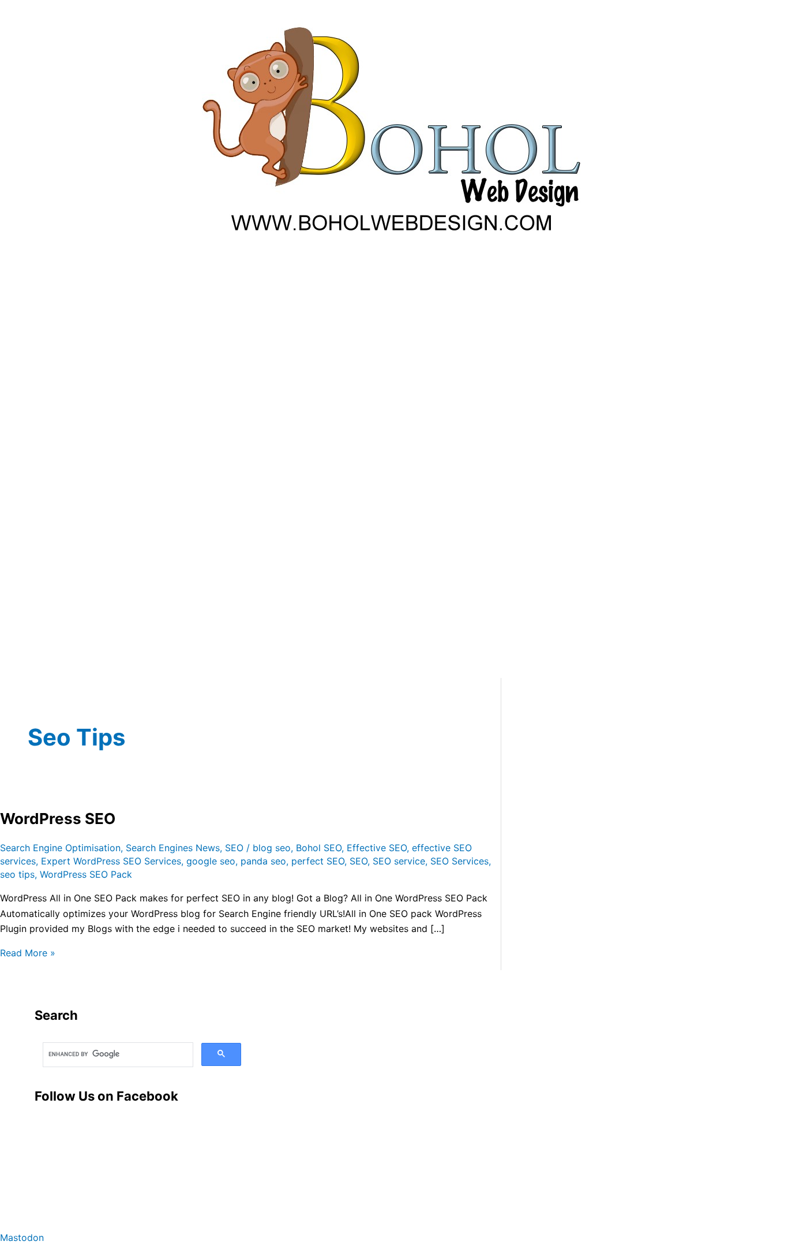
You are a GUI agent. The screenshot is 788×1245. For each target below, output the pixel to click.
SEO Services (459, 861)
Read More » (27, 953)
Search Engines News (173, 847)
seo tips (17, 874)
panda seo (263, 861)
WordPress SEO (57, 818)
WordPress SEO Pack (86, 874)
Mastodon (22, 1237)
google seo (210, 861)
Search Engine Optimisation (60, 847)
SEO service (399, 861)
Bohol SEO (319, 847)
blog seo (272, 847)
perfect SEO (317, 861)
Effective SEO (377, 847)
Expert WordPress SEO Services (111, 861)
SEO (234, 847)
